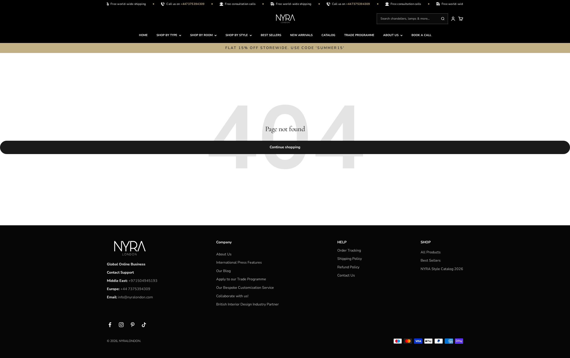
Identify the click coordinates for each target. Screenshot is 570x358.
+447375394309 (141, 4)
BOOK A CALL (421, 35)
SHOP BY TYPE (167, 35)
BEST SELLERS (271, 35)
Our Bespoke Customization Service (245, 287)
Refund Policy (348, 267)
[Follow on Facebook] (110, 325)
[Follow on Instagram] (121, 325)
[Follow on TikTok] (144, 325)
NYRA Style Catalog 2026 (442, 268)
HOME (143, 35)
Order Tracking (349, 250)
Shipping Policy (349, 258)
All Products (431, 252)
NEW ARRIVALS (301, 35)
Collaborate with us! (232, 296)
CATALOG (328, 35)
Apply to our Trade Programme (241, 279)
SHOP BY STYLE (237, 35)
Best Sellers (431, 260)
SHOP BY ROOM (201, 35)
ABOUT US (391, 35)
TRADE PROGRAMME (359, 35)
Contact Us (346, 275)
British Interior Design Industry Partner (247, 304)
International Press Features (239, 262)
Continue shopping (285, 147)
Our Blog (223, 270)
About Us (224, 254)
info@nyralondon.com (135, 297)
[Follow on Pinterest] (133, 325)
